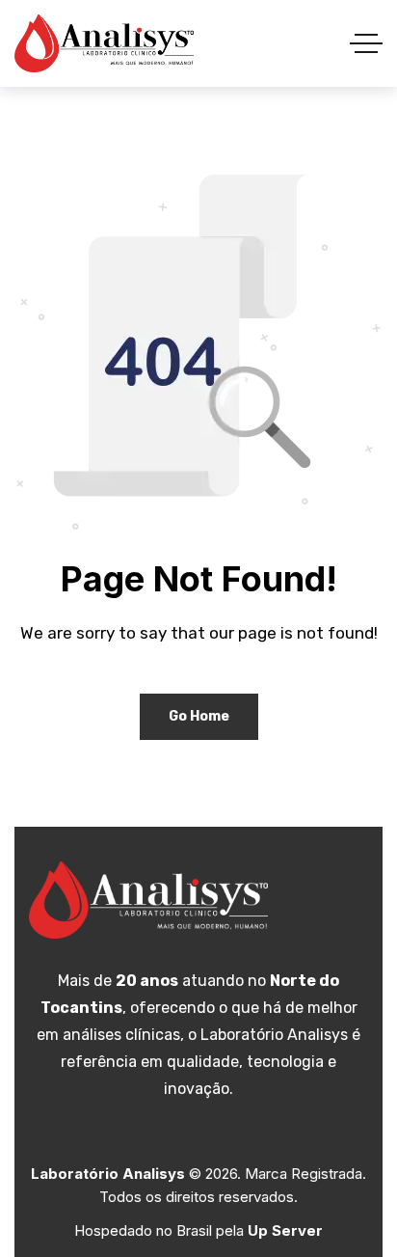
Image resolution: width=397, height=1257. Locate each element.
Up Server (285, 1230)
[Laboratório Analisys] (104, 43)
